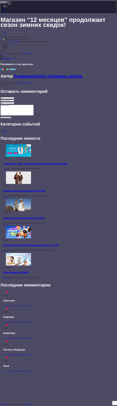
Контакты (5, 6)
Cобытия (9, 4)
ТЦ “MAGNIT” (4, 404)
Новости (5, 131)
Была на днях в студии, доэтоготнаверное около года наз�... (17, 371)
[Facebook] (3, 8)
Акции (4, 34)
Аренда (4, 5)
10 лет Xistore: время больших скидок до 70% (31, 245)
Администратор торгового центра (9, 58)
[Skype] (13, 69)
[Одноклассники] (3, 69)
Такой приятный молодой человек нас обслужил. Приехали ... (17, 305)
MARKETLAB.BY (27, 404)
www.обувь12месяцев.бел (26, 53)
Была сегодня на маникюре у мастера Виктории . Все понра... (17, 354)
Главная (9, 1)
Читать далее (6, 169)
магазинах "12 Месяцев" (14, 41)
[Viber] (9, 69)
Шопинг (9, 2)
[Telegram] (14, 69)
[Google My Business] (3, 12)
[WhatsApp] (11, 69)
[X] (5, 69)
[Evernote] (7, 69)
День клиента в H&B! (16, 272)
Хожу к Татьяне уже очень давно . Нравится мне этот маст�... (17, 338)
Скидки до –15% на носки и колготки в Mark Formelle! (35, 163)
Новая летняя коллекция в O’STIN (23, 218)
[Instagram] (3, 11)
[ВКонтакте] (3, 10)
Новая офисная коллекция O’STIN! (24, 190)
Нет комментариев (6, 59)
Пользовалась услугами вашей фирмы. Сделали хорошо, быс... (17, 321)
